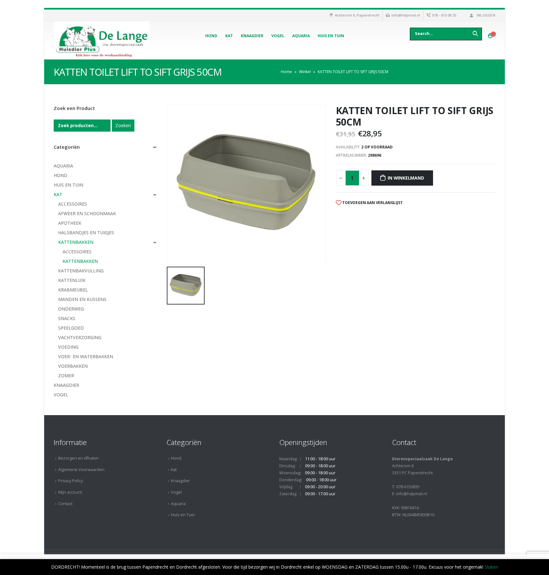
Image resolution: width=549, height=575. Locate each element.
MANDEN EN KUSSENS (82, 299)
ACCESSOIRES (72, 204)
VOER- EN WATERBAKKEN (85, 356)
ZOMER (66, 376)
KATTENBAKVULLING (81, 271)
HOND (60, 175)
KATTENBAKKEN (75, 242)
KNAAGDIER (66, 385)
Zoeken (123, 125)
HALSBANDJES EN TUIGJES (86, 232)
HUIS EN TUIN (68, 185)
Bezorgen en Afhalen (78, 458)
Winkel (305, 71)
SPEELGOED (71, 328)
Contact (65, 503)
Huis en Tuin (331, 35)
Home (286, 71)
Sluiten (491, 567)
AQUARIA (63, 166)
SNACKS (66, 318)
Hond (211, 35)
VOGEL (61, 395)
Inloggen (486, 15)
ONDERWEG (71, 309)
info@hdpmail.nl (405, 15)
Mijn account (70, 492)
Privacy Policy (70, 480)
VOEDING (68, 347)
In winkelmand (406, 178)
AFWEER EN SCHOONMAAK (87, 213)
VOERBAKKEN (73, 366)
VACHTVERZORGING (79, 337)
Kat (229, 35)
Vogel (277, 35)
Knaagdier (252, 35)
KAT (58, 194)
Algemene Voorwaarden (81, 469)
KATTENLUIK (71, 280)
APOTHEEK (69, 223)
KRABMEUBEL (73, 290)
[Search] (475, 33)
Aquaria (301, 35)
